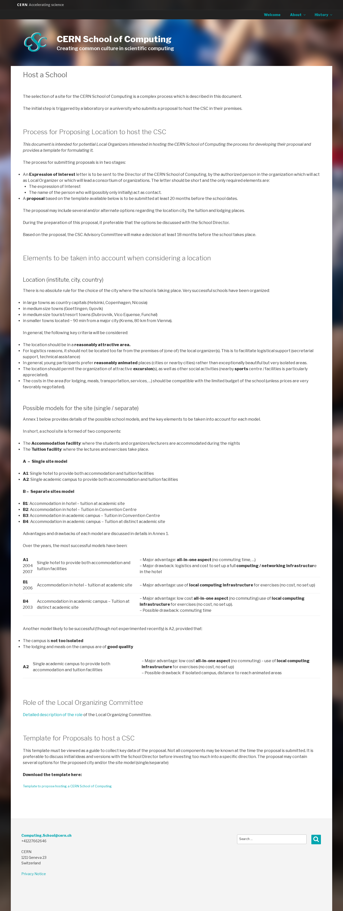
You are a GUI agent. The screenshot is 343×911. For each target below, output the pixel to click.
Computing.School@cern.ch (46, 835)
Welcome (272, 15)
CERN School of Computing (114, 39)
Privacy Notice (33, 874)
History (321, 15)
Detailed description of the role (53, 714)
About (296, 15)
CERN (40, 4)
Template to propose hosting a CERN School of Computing (67, 786)
